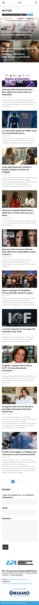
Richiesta (7, 518)
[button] (3, 2)
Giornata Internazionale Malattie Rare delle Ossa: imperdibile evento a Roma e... (19, 251)
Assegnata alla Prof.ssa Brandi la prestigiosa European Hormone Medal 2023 (17, 409)
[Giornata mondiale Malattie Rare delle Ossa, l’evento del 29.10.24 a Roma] (19, 199)
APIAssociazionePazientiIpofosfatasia (17, 584)
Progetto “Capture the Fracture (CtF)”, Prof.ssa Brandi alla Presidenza (17, 368)
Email (5, 508)
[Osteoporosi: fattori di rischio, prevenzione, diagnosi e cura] (19, 35)
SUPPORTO (10, 8)
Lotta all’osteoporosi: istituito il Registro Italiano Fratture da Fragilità (16, 169)
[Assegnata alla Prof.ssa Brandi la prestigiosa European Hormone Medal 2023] (19, 395)
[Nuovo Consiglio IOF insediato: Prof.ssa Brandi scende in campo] (19, 279)
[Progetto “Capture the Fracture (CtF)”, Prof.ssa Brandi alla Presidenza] (19, 354)
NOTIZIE (30, 14)
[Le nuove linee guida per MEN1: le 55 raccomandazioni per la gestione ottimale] (19, 119)
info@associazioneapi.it (17, 579)
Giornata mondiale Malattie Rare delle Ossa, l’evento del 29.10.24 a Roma (18, 212)
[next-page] (25, 481)
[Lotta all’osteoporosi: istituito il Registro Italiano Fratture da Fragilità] (19, 156)
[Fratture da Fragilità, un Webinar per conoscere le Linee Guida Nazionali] (19, 440)
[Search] (36, 2)
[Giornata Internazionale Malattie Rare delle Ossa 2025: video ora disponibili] (19, 78)
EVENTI (24, 14)
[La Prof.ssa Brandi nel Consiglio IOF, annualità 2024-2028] (19, 317)
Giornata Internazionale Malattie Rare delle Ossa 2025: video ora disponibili (17, 92)
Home (4, 8)
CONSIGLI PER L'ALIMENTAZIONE (11, 14)
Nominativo (8, 497)
